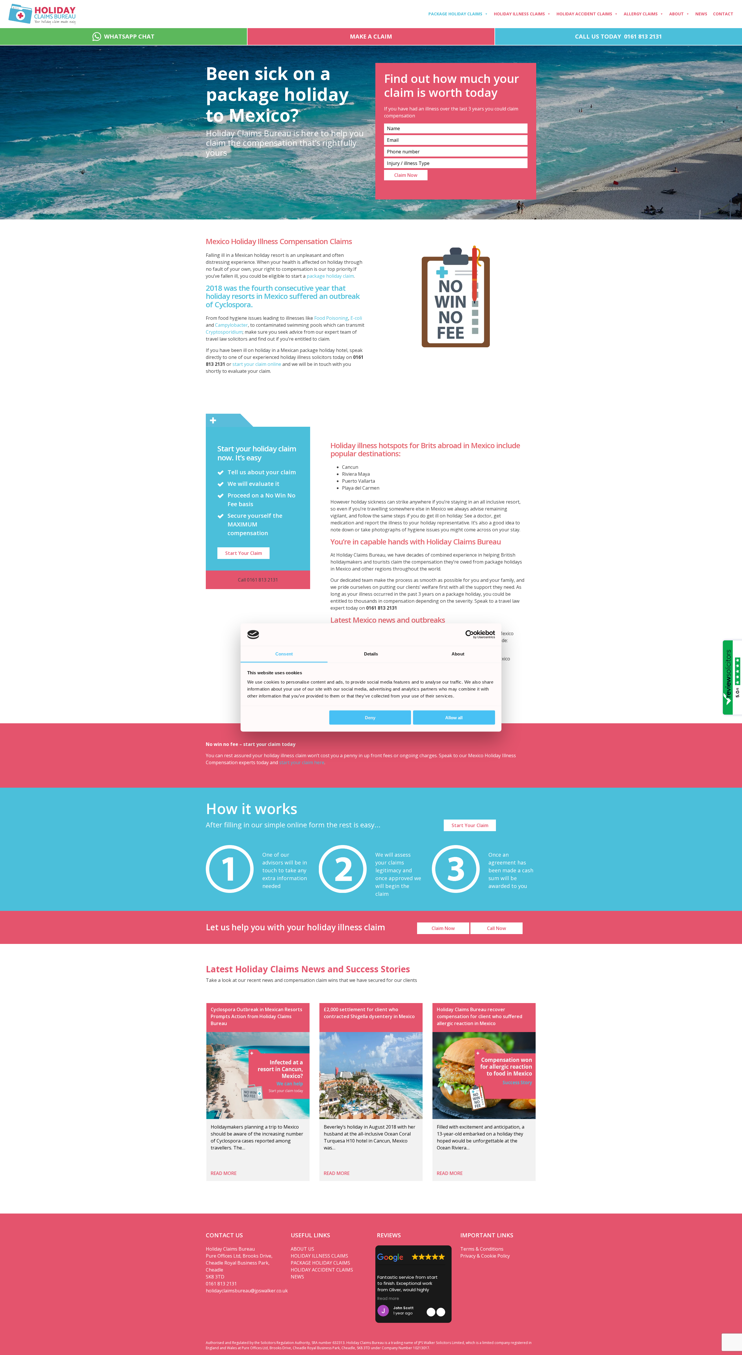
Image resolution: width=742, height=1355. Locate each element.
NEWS (297, 1277)
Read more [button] (388, 1298)
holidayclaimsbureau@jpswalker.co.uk (244, 1290)
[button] (441, 1312)
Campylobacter (231, 325)
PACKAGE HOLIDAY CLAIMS (320, 1263)
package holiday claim (330, 276)
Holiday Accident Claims (584, 14)
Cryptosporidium (224, 332)
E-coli (356, 318)
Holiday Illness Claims (519, 14)
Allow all (454, 717)
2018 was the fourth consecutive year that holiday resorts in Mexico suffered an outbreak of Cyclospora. (283, 296)
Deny (370, 717)
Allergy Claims (641, 14)
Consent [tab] (284, 653)
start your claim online (256, 364)
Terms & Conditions (481, 1249)
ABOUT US (302, 1249)
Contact (723, 14)
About (676, 14)
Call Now (496, 928)
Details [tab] (371, 653)
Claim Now (443, 928)
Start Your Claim (243, 553)
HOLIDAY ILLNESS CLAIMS (319, 1256)
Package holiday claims (455, 14)
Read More (224, 1173)
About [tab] (458, 653)
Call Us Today (618, 36)
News (701, 14)
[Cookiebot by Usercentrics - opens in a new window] (469, 634)
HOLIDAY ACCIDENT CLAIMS (322, 1270)
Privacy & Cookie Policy (485, 1256)
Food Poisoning (331, 318)
